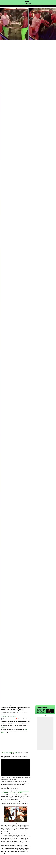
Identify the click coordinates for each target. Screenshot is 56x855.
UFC (33, 6)
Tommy (2, 732)
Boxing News (10, 705)
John (26, 729)
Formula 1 (23, 6)
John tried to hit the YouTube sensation (10, 752)
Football (16, 6)
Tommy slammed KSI (21, 794)
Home (2, 705)
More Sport (39, 6)
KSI (3, 727)
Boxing (28, 6)
